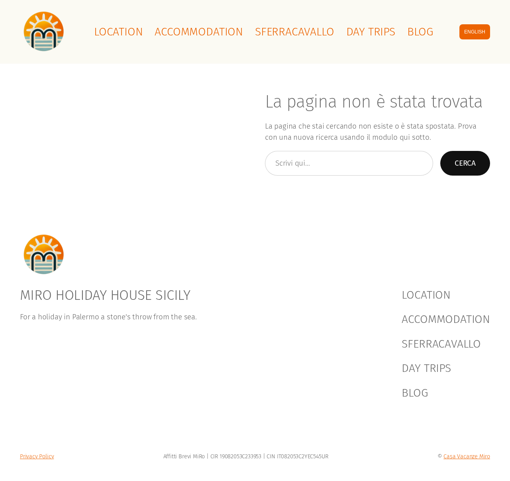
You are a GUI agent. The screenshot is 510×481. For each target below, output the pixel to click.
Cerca (465, 163)
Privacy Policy (37, 456)
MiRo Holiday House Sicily (105, 295)
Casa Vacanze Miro (466, 456)
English (474, 32)
